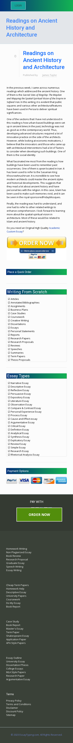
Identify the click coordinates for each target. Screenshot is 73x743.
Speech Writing (14, 566)
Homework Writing (16, 548)
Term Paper (12, 632)
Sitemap (11, 715)
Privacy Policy (14, 700)
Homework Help (15, 588)
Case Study (12, 621)
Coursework (13, 599)
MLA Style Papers (16, 672)
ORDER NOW (39, 514)
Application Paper (16, 639)
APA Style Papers (16, 643)
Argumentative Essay (18, 679)
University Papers (16, 595)
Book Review (13, 556)
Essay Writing (13, 570)
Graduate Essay (15, 563)
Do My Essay (13, 603)
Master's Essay (14, 628)
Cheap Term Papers (17, 585)
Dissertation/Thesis (17, 665)
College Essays (14, 668)
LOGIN (18, 5)
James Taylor (49, 75)
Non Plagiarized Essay (18, 552)
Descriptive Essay (16, 592)
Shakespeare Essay (17, 635)
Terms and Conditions (18, 704)
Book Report (13, 606)
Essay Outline (14, 658)
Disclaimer (12, 707)
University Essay (15, 661)
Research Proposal (17, 559)
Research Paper (15, 675)
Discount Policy (14, 711)
